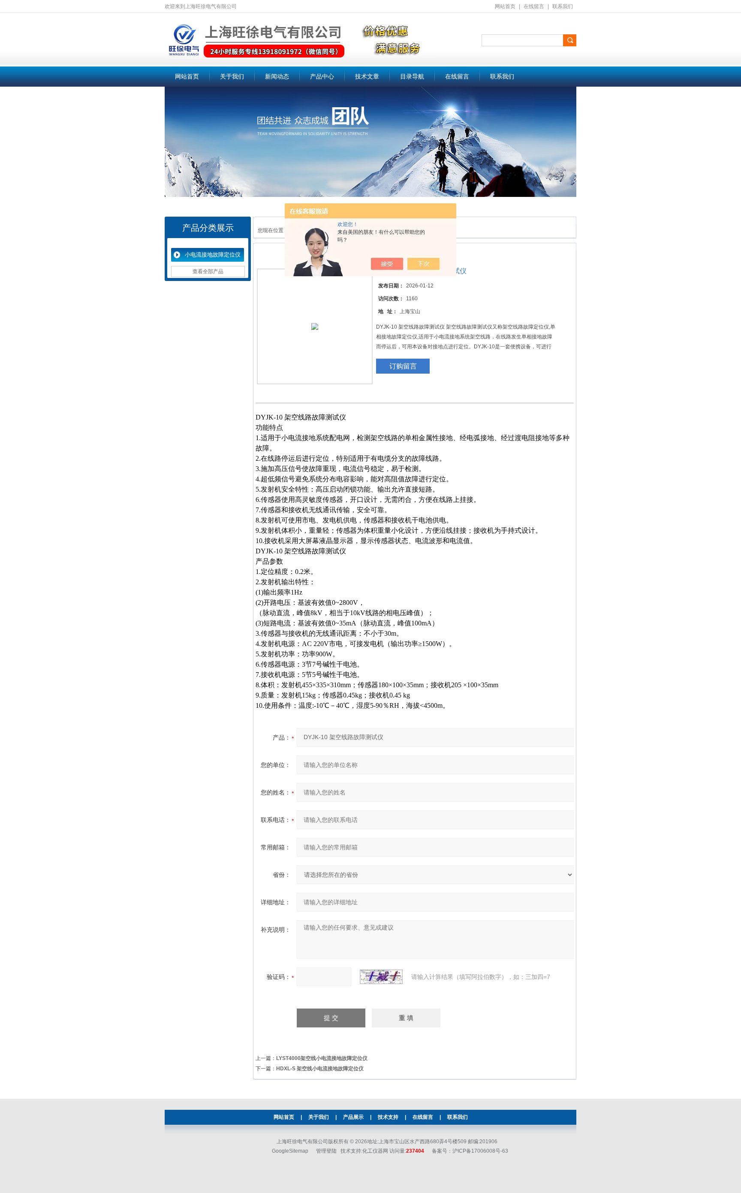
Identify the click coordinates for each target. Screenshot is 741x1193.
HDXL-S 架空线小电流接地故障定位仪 (320, 1069)
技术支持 (388, 1117)
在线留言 (534, 6)
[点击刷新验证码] (381, 977)
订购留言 (403, 366)
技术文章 (367, 76)
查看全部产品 (208, 272)
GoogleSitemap (290, 1151)
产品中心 (322, 76)
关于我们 (232, 76)
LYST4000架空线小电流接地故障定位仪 (321, 1058)
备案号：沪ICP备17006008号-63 (470, 1151)
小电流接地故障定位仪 (213, 254)
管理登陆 (326, 1151)
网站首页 (505, 6)
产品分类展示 (208, 228)
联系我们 (562, 6)
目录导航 (412, 76)
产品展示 (353, 1117)
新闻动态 (277, 76)
